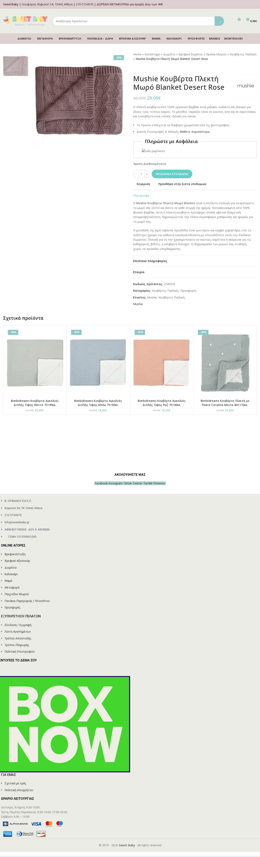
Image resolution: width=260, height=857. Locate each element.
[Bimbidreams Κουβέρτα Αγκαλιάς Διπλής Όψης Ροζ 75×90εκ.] (161, 362)
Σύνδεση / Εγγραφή (18, 625)
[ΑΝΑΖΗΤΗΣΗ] (219, 21)
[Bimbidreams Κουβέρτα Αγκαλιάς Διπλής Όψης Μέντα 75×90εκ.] (34, 362)
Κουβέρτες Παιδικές (243, 54)
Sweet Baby (127, 845)
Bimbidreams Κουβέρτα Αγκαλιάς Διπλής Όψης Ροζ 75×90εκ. (162, 403)
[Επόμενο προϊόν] (145, 67)
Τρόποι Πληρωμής (17, 645)
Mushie (152, 297)
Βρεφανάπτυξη (15, 554)
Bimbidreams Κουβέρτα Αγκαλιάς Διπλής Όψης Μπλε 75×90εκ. (98, 403)
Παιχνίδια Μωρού (17, 594)
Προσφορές (188, 291)
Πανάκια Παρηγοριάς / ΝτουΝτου (27, 601)
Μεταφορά (12, 587)
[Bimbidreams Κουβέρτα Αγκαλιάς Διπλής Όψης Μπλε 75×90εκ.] (98, 362)
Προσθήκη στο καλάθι (172, 174)
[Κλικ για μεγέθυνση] (38, 140)
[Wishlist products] (229, 21)
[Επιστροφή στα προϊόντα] (140, 67)
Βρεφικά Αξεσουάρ (17, 561)
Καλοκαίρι (11, 574)
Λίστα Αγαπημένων (18, 631)
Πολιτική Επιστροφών (20, 651)
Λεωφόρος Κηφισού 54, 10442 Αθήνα (47, 4)
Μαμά (8, 581)
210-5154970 (84, 4)
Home (137, 54)
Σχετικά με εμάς (15, 783)
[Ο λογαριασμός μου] (256, 4)
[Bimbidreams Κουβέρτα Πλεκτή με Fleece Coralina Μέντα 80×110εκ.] (224, 362)
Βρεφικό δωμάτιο (191, 54)
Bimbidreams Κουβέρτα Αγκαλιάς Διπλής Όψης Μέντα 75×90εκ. (35, 403)
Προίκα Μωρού (216, 54)
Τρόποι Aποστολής (18, 638)
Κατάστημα (152, 54)
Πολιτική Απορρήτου (19, 790)
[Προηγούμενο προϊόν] (135, 67)
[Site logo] (25, 21)
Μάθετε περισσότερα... (195, 132)
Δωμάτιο (169, 54)
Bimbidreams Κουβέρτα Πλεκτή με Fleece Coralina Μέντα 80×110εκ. (225, 403)
